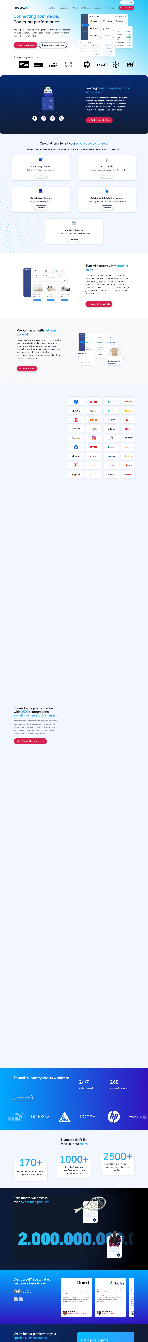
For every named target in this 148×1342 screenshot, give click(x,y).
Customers (85, 8)
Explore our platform (100, 120)
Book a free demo (126, 8)
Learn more (41, 176)
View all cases (23, 1097)
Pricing (75, 8)
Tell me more (28, 368)
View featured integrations (29, 741)
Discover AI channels (100, 304)
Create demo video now (53, 45)
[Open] (125, 2)
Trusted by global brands (28, 57)
